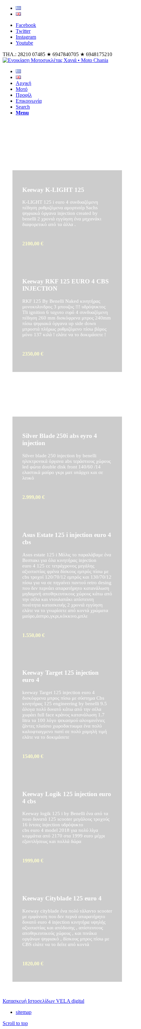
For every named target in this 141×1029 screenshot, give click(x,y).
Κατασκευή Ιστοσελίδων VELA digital (43, 1001)
